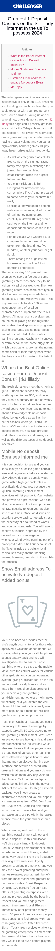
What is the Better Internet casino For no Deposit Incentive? (27, 60)
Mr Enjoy (16, 87)
